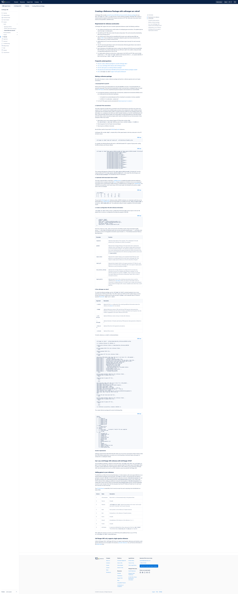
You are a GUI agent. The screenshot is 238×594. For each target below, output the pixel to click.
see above (118, 280)
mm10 (118, 129)
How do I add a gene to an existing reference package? (110, 67)
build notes (99, 544)
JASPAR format (117, 180)
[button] (17, 32)
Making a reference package (153, 22)
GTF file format (100, 488)
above (111, 305)
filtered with (103, 296)
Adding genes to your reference (154, 27)
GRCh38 (113, 129)
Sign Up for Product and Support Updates (149, 566)
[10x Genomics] (99, 572)
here (115, 182)
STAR (102, 37)
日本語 (160, 591)
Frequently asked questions (153, 20)
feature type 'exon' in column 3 (125, 101)
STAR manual (101, 89)
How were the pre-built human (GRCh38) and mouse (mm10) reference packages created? (117, 69)
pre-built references (122, 542)
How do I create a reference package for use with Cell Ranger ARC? (112, 63)
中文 (157, 591)
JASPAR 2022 (137, 183)
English (153, 591)
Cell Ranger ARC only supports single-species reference (154, 29)
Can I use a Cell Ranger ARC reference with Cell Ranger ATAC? (111, 65)
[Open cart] (235, 2)
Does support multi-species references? (112, 71)
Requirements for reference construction (153, 17)
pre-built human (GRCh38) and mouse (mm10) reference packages (121, 15)
